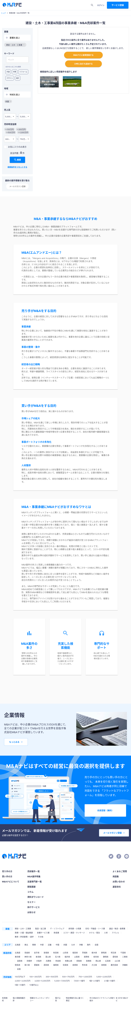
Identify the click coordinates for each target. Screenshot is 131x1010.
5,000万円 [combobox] (9, 116)
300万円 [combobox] (8, 139)
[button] (15, 45)
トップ (3, 13)
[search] (92, 5)
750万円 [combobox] (23, 139)
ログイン (100, 5)
